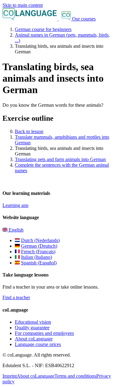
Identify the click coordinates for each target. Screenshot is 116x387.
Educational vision (33, 322)
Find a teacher (16, 297)
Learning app (15, 205)
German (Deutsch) (39, 246)
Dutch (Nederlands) (40, 240)
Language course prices (38, 344)
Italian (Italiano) (36, 257)
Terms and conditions (75, 376)
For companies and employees (44, 333)
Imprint (9, 376)
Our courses (84, 18)
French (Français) (38, 251)
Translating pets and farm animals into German (60, 159)
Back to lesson (29, 131)
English (15, 229)
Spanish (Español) (39, 262)
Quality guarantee (32, 327)
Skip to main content (22, 5)
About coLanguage (34, 338)
